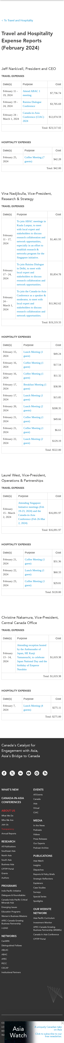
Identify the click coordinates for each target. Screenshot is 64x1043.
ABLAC (4, 950)
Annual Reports (8, 833)
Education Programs (10, 911)
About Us (8, 810)
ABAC (4, 954)
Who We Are (7, 820)
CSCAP (4, 968)
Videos (36, 834)
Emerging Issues (9, 907)
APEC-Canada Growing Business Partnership (12, 922)
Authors (5, 878)
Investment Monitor (42, 922)
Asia (35, 803)
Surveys (37, 892)
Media (37, 820)
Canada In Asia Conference (46, 934)
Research (8, 841)
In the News (39, 825)
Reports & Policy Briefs (44, 874)
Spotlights (38, 901)
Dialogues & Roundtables (13, 895)
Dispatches (38, 870)
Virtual (36, 808)
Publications (42, 856)
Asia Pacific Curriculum (44, 918)
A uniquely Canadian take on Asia (48, 1028)
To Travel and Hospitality (18, 20)
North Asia (6, 855)
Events (38, 789)
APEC (4, 959)
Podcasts (37, 830)
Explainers (38, 883)
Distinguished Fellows (11, 945)
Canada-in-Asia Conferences (12, 800)
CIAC (35, 812)
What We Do (7, 815)
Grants (4, 873)
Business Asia (7, 864)
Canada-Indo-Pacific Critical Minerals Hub (14, 901)
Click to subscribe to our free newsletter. (48, 1035)
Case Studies (39, 887)
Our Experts (39, 843)
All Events (38, 794)
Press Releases (40, 839)
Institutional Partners (11, 972)
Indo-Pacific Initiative (11, 891)
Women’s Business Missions (14, 916)
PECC (4, 963)
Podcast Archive (41, 848)
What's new (10, 789)
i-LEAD (4, 928)
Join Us (4, 824)
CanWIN (5, 941)
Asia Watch (18, 1032)
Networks (9, 936)
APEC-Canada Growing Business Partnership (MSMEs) (47, 928)
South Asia (6, 860)
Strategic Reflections (43, 878)
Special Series (39, 896)
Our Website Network (42, 911)
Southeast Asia (8, 851)
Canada (36, 799)
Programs (9, 885)
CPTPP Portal (7, 869)
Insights (37, 865)
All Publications (8, 846)
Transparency (7, 829)
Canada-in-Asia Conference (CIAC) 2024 (33, 116)
